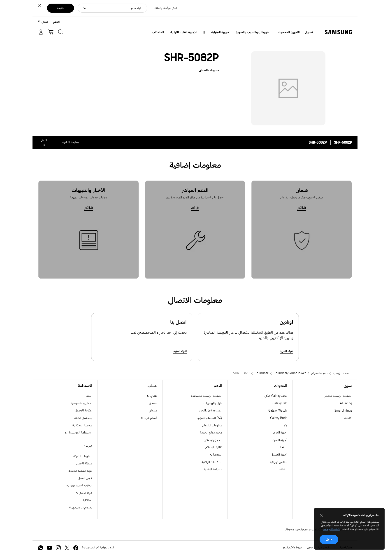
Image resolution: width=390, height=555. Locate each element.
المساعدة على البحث (210, 410)
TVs (284, 425)
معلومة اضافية (70, 142)
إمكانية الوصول (83, 410)
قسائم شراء (150, 418)
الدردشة (217, 455)
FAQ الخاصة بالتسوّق (209, 418)
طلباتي (153, 396)
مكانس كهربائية (278, 462)
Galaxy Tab (279, 403)
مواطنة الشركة (83, 425)
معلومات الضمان (209, 70)
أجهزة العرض (279, 433)
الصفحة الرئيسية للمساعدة (206, 396)
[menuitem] (309, 32)
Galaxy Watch (277, 410)
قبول (329, 539)
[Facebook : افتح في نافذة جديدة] (76, 547)
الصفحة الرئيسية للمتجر (338, 396)
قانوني (310, 547)
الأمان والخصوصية (81, 403)
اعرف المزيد (286, 351)
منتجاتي (153, 410)
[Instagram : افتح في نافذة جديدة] (58, 547)
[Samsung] (338, 32)
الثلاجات (282, 447)
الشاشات (282, 469)
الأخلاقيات (86, 500)
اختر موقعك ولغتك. (165, 8)
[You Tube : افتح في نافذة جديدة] (49, 547)
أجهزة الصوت (279, 440)
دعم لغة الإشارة (213, 469)
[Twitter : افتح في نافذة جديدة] (67, 547)
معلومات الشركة (82, 456)
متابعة (60, 8)
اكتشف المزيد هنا (331, 529)
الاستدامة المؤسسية (80, 433)
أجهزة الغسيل (279, 455)
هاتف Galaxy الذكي (276, 396)
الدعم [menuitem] (56, 22)
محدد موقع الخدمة (211, 433)
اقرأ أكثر (301, 208)
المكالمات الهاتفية (212, 462)
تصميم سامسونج (82, 508)
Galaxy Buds (278, 418)
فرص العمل (85, 478)
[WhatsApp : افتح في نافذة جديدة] (40, 547)
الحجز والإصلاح (213, 440)
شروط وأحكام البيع (292, 547)
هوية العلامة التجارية (80, 471)
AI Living (346, 403)
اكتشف (348, 418)
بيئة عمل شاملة (83, 418)
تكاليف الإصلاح (213, 447)
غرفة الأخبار (85, 493)
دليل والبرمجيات (213, 403)
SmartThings (343, 410)
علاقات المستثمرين (80, 485)
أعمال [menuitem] (45, 22)
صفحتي (153, 403)
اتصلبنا (44, 142)
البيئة (89, 396)
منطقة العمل (84, 463)
